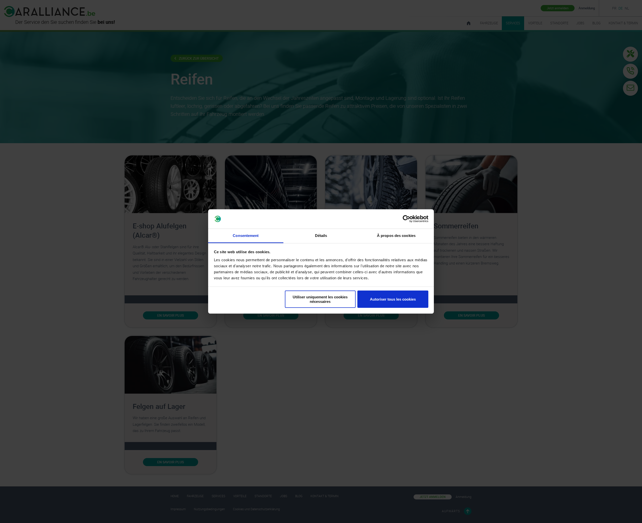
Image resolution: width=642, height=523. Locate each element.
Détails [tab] (321, 235)
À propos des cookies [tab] (396, 235)
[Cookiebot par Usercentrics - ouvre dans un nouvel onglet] (406, 219)
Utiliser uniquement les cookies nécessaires (320, 299)
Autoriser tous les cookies (393, 299)
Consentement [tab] (246, 235)
